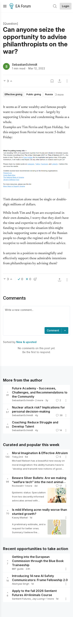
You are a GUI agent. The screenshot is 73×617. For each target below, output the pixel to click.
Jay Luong (38, 598)
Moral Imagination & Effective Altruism (40, 453)
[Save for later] (52, 81)
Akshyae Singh (20, 583)
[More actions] (67, 81)
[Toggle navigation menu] (4, 6)
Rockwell (17, 485)
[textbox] (35, 317)
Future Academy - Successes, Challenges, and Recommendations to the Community (39, 392)
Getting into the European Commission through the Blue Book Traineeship (38, 561)
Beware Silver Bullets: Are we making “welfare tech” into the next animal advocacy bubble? (39, 482)
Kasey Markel (20, 517)
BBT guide (18, 568)
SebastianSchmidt (24, 64)
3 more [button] (59, 94)
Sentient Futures (21, 598)
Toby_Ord (17, 456)
